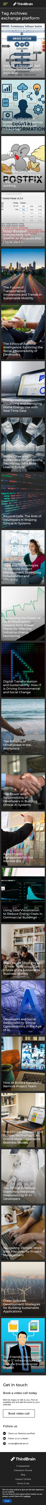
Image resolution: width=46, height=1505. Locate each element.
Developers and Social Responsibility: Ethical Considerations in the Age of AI (22, 1024)
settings (27, 1496)
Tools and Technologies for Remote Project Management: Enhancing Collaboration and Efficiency (22, 572)
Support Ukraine (23, 1479)
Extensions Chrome (23, 1470)
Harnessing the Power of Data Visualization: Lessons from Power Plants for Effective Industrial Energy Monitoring (21, 627)
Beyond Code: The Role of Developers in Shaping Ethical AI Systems (22, 519)
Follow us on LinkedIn (18, 1438)
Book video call (18, 1413)
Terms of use (23, 1483)
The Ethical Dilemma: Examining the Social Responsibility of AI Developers (19, 1193)
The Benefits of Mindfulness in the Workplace (17, 745)
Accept (7, 1501)
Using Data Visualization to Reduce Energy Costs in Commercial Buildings (22, 913)
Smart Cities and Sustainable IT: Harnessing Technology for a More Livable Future (23, 462)
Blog (23, 1474)
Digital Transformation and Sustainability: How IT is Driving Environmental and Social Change (22, 687)
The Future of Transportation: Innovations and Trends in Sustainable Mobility (22, 293)
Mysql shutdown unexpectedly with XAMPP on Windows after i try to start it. (22, 236)
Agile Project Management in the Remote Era (18, 857)
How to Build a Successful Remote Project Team (22, 1084)
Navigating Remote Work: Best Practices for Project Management (22, 1251)
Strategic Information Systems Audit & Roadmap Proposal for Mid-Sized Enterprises (23, 124)
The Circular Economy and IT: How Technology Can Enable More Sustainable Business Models (23, 968)
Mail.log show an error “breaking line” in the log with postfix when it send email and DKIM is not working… (22, 178)
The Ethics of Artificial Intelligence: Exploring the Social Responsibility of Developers (23, 349)
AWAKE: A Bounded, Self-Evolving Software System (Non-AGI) (22, 69)
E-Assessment (23, 1466)
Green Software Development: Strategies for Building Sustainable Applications (21, 1306)
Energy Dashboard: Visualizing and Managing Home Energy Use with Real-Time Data (22, 405)
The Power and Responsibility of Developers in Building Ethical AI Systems (20, 799)
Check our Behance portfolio (21, 1433)
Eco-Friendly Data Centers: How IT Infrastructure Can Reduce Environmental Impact (23, 1362)
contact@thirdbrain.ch (18, 1443)
